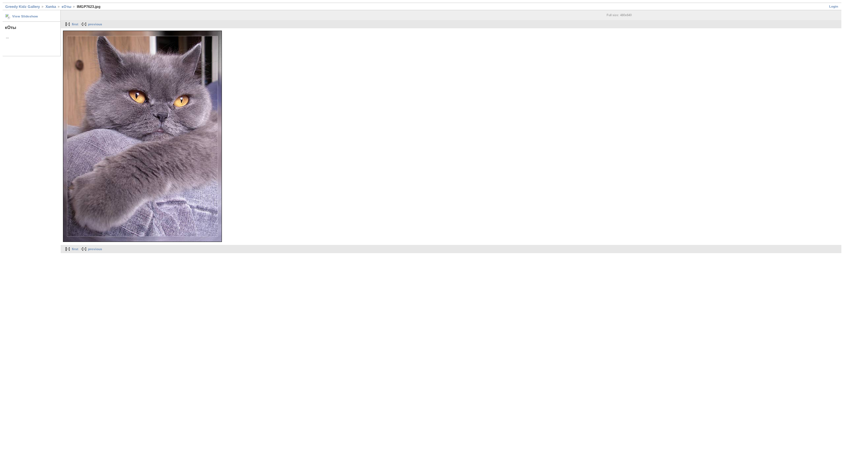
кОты (66, 7)
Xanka (50, 7)
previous (95, 24)
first (75, 24)
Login (833, 6)
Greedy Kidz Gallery (22, 7)
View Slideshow (25, 16)
